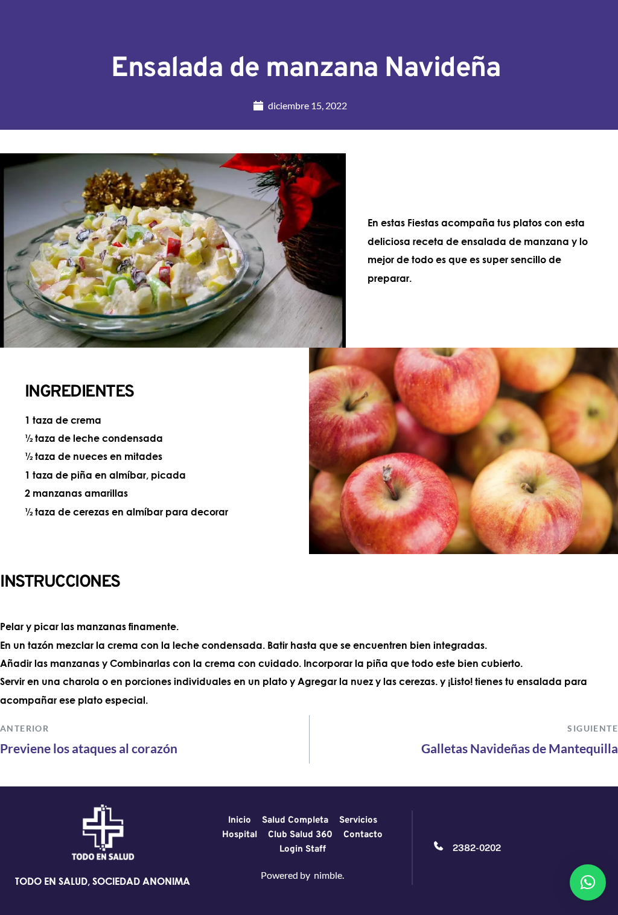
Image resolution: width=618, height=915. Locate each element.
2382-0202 (477, 848)
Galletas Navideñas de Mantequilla (519, 748)
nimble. (329, 875)
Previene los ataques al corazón (88, 748)
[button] (588, 882)
